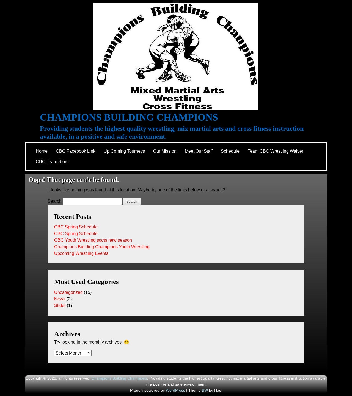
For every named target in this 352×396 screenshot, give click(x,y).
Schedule (230, 151)
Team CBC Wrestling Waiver (275, 151)
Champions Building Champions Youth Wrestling (102, 246)
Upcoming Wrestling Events (81, 253)
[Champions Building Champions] (176, 56)
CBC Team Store (52, 161)
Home (42, 151)
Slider (60, 305)
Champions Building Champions (129, 117)
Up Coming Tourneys (124, 151)
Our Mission (165, 151)
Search (55, 201)
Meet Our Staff (199, 151)
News (59, 299)
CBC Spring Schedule (76, 227)
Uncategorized (68, 292)
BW (205, 390)
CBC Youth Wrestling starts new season (93, 240)
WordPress (175, 390)
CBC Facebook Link (75, 151)
